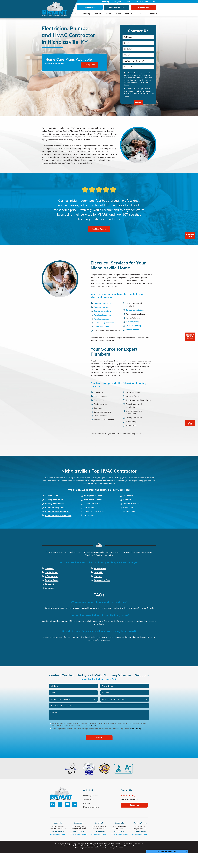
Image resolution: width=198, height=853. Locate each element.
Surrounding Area (102, 580)
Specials (118, 14)
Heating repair (51, 495)
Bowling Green (51, 580)
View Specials (89, 65)
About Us (128, 14)
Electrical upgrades (102, 303)
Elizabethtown (51, 572)
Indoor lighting (132, 322)
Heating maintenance (54, 503)
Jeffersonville (100, 568)
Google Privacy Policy (102, 846)
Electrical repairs (101, 307)
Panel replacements (102, 315)
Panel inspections (101, 319)
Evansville (98, 572)
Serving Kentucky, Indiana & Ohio (116, 2)
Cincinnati (49, 584)
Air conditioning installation (57, 511)
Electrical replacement (104, 323)
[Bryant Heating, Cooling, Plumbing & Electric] (55, 9)
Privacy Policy (109, 844)
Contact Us (152, 14)
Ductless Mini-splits (93, 499)
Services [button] (107, 14)
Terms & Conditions (121, 844)
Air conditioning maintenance (58, 515)
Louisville (49, 568)
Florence (98, 576)
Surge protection (101, 327)
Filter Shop (190, 423)
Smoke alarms (132, 329)
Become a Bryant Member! (190, 337)
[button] (143, 7)
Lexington (49, 588)
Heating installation (54, 499)
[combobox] (138, 61)
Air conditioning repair (55, 507)
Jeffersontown (51, 576)
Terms (147, 82)
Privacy (126, 85)
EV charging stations (135, 310)
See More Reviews (99, 229)
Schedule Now (190, 235)
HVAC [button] (77, 14)
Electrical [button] (97, 14)
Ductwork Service (131, 503)
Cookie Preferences (136, 844)
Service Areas (141, 14)
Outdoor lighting (133, 325)
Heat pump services (93, 495)
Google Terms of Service (121, 846)
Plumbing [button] (86, 14)
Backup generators (102, 311)
